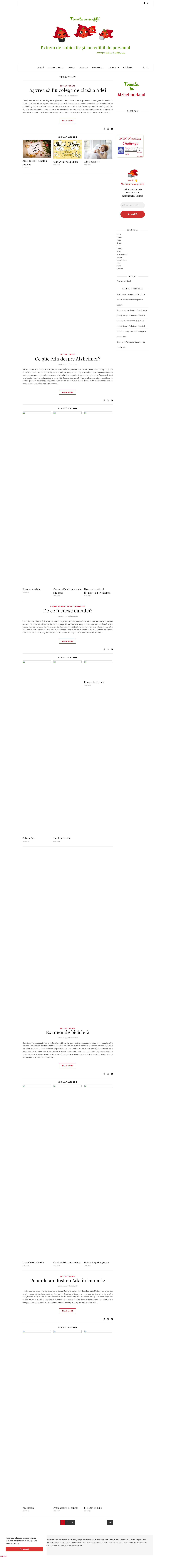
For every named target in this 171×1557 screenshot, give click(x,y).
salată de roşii (77, 1545)
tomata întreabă (87, 1542)
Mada (119, 251)
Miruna (119, 257)
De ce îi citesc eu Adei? (67, 610)
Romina (120, 268)
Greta (119, 243)
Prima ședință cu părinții (65, 1507)
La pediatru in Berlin (33, 1262)
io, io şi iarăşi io (65, 1542)
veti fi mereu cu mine (127, 1540)
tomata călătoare (52, 1540)
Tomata (120, 310)
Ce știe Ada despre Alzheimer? (67, 358)
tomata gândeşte (53, 1542)
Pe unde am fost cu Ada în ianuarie (67, 1280)
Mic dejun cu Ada (61, 838)
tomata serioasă (88, 1540)
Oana (119, 266)
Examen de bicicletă (94, 682)
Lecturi (112, 67)
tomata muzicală (64, 1540)
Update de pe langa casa (96, 1262)
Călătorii (128, 67)
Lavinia (119, 248)
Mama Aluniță (122, 254)
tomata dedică (142, 1542)
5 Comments (72, 95)
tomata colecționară (115, 1542)
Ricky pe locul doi (31, 589)
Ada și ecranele (92, 161)
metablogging (76, 1542)
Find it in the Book (124, 281)
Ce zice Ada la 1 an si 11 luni (66, 1262)
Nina (118, 263)
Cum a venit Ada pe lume (65, 161)
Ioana (119, 246)
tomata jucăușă (76, 1540)
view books (140, 156)
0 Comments (73, 616)
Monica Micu (122, 260)
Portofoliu (98, 67)
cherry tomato (67, 86)
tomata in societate (100, 1542)
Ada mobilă (28, 1507)
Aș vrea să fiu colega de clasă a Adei (67, 90)
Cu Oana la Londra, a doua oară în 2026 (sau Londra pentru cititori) (131, 299)
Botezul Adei (29, 838)
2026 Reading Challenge (130, 140)
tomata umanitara (129, 1542)
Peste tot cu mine (93, 1507)
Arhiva (71, 67)
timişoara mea (141, 1540)
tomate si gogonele (64, 1545)
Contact (83, 67)
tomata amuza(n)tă (101, 1540)
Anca (119, 234)
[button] (20, 1543)
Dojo (119, 240)
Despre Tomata (56, 67)
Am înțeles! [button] (24, 1549)
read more (67, 121)
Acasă (41, 67)
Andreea (127, 148)
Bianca (119, 237)
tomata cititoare (76, 606)
